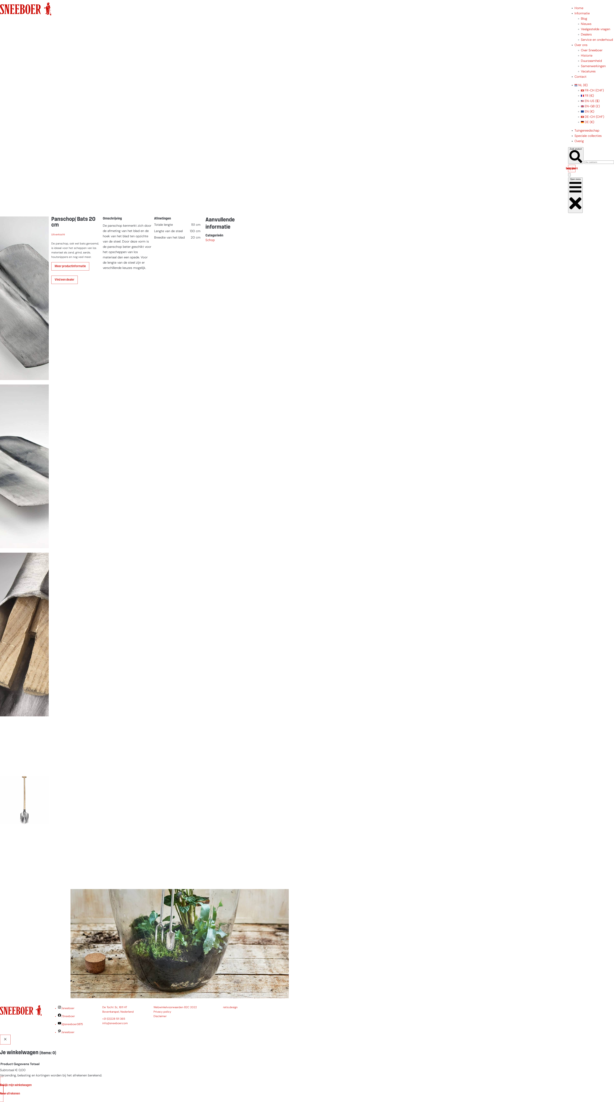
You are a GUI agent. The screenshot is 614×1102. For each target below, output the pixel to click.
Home (579, 8)
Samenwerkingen (593, 66)
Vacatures (588, 71)
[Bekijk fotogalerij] (24, 881)
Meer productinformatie (70, 266)
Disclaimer (160, 1016)
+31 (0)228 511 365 (113, 1019)
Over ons (581, 45)
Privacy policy (162, 1012)
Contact (580, 76)
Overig (579, 141)
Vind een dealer (64, 279)
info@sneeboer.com (115, 1023)
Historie (586, 55)
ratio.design (230, 1007)
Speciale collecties (588, 136)
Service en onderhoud (597, 40)
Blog (584, 18)
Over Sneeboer (591, 50)
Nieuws (586, 24)
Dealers (586, 34)
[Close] (5, 1039)
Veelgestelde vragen (595, 29)
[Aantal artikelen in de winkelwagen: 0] (569, 174)
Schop (210, 240)
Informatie (582, 13)
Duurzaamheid (591, 61)
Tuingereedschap (587, 130)
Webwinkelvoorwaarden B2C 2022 (175, 1007)
